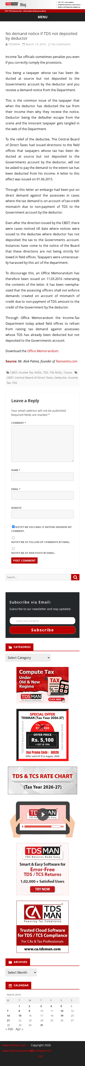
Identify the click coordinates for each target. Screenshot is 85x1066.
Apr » (19, 1029)
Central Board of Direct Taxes (34, 377)
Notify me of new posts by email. (33, 553)
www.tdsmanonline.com (18, 1051)
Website (16, 508)
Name (15, 470)
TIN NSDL (56, 372)
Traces (67, 372)
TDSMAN (14, 44)
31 (41, 1025)
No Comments (61, 44)
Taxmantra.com (66, 361)
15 (20, 1015)
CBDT (13, 372)
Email (16, 489)
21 (8, 1020)
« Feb (9, 1029)
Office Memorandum (42, 351)
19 (61, 1015)
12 (61, 1011)
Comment (18, 423)
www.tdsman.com (14, 1045)
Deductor (61, 377)
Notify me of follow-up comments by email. (40, 542)
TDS (45, 372)
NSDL (38, 372)
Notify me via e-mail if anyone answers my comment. (41, 529)
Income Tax (26, 372)
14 (8, 1015)
